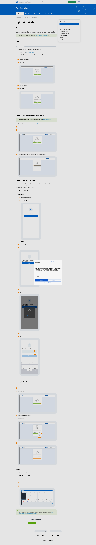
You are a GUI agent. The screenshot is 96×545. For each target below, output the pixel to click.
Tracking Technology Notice (56, 261)
